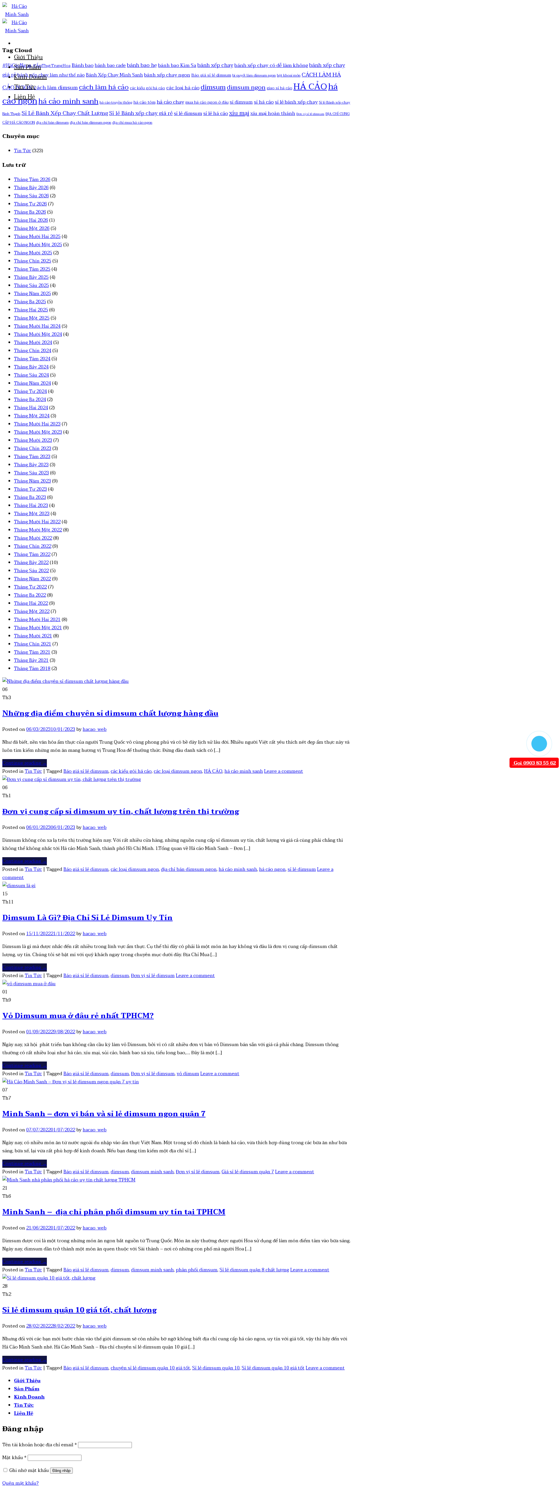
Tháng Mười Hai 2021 (37, 620)
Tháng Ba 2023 (30, 497)
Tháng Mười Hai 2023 (37, 424)
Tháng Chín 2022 (32, 546)
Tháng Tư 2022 (30, 587)
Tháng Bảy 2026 (31, 188)
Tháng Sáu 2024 (31, 375)
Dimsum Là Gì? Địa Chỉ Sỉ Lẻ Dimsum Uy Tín (87, 918)
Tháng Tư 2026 (30, 204)
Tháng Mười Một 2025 (38, 245)
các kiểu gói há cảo (147, 88)
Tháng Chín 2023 (32, 448)
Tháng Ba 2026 (30, 212)
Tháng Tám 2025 (32, 269)
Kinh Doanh (30, 77)
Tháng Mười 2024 (33, 343)
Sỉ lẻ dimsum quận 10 (216, 1368)
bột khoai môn (288, 75)
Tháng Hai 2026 (31, 220)
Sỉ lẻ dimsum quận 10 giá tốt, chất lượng (79, 1310)
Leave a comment (283, 771)
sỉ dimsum (241, 102)
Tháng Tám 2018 (32, 669)
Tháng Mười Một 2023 (38, 432)
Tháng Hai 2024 (31, 408)
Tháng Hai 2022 (31, 603)
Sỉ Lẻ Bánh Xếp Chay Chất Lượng (65, 113)
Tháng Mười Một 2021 (38, 628)
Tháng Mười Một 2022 (38, 530)
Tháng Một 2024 (31, 416)
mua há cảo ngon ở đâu (207, 102)
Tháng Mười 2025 (33, 253)
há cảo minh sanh (68, 101)
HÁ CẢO (310, 86)
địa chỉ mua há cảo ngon (132, 123)
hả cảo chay (170, 102)
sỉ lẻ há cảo (215, 113)
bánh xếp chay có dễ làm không (271, 65)
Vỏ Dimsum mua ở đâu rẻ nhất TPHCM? (78, 1016)
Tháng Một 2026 (31, 228)
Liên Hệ (24, 97)
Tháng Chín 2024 (32, 351)
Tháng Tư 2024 (30, 391)
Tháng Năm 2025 (32, 294)
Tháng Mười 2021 (33, 636)
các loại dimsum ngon (178, 771)
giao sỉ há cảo (279, 88)
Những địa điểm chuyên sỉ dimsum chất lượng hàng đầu (110, 714)
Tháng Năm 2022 (32, 579)
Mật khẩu (14, 1458)
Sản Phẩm (27, 67)
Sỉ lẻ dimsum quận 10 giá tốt (273, 1368)
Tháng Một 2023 (31, 514)
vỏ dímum (188, 1074)
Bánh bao (82, 65)
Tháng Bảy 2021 (31, 660)
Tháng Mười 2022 (33, 538)
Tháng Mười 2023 (33, 440)
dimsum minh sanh (152, 1172)
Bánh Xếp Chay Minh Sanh (114, 75)
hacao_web (95, 729)
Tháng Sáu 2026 (31, 196)
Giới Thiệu (28, 57)
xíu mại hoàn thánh (272, 113)
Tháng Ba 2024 (30, 400)
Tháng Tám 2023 (32, 457)
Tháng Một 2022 (31, 611)
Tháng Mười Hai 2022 (37, 522)
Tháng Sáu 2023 (31, 473)
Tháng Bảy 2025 (31, 277)
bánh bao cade (110, 65)
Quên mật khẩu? (20, 1483)
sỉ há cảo (264, 102)
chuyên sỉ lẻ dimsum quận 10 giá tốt (150, 1368)
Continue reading (24, 763)
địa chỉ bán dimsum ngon (90, 123)
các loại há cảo (182, 88)
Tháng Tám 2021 (32, 652)
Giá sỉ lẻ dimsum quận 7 (248, 1172)
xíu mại (239, 113)
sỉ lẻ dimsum (188, 113)
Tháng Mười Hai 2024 (37, 326)
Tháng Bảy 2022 (31, 563)
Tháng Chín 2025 (32, 261)
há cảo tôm (144, 102)
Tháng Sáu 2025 (31, 285)
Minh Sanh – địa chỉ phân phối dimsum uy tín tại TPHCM (113, 1212)
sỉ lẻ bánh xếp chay (296, 102)
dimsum (213, 87)
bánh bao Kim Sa (177, 65)
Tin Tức (25, 87)
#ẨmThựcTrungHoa (51, 65)
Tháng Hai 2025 (31, 310)
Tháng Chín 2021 (32, 644)
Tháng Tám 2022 (32, 554)
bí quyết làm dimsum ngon (254, 75)
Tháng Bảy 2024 (31, 367)
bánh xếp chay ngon (167, 75)
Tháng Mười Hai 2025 (37, 237)
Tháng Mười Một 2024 (38, 334)
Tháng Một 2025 (31, 318)
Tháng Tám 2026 (32, 180)
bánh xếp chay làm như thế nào (51, 75)
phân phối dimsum (196, 1270)
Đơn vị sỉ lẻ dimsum (310, 114)
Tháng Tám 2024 (32, 359)
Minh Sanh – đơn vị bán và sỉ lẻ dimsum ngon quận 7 (104, 1114)
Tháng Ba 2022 (30, 595)
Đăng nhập (61, 1470)
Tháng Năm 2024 (32, 383)
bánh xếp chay (215, 65)
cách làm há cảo (104, 87)
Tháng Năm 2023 (32, 481)
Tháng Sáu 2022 (31, 571)
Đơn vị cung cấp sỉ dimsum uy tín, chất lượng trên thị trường (120, 812)
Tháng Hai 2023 (31, 506)
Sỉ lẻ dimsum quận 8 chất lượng (254, 1270)
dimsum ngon (246, 87)
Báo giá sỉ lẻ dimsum (211, 75)
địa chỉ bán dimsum (52, 123)
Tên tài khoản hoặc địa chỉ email (39, 1445)
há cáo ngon (272, 869)
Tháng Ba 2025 (30, 302)
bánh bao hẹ (142, 65)
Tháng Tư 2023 (30, 489)
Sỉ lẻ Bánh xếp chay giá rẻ (141, 113)
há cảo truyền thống (116, 103)
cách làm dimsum (56, 87)
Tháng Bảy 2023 (31, 465)
